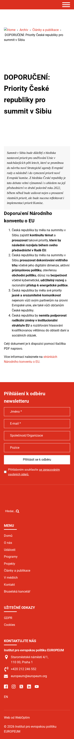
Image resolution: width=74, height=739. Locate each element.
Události (9, 550)
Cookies (9, 625)
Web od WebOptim (17, 717)
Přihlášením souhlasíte (34, 472)
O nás (8, 543)
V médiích (11, 577)
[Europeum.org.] (9, 30)
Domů (8, 536)
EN (6, 697)
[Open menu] (66, 4)
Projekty (9, 564)
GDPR (8, 618)
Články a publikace (17, 570)
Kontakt (9, 585)
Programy (11, 557)
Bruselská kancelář (17, 591)
